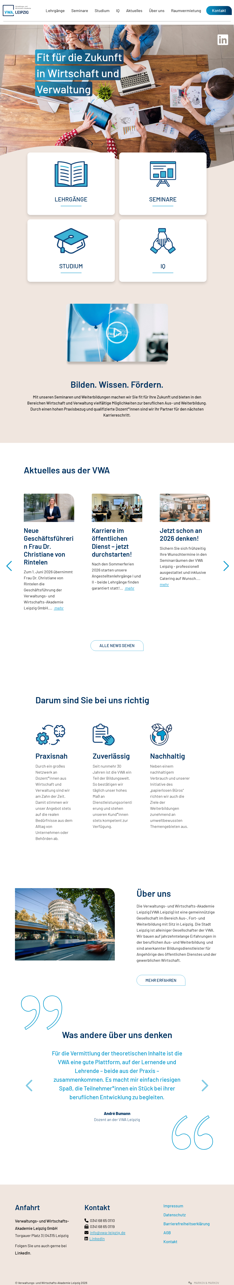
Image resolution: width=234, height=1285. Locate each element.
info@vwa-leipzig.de (107, 1232)
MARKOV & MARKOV (206, 1282)
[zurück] (9, 562)
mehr (59, 607)
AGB (167, 1232)
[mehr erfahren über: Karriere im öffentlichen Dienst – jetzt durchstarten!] (117, 508)
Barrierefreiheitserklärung (186, 1223)
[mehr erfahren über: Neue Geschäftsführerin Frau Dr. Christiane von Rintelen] (49, 508)
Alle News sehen (117, 645)
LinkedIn (22, 1252)
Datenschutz (174, 1214)
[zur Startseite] (16, 10)
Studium (102, 10)
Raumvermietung (186, 10)
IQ (118, 10)
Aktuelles (134, 10)
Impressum (173, 1205)
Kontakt (219, 10)
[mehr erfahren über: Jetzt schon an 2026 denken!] (185, 508)
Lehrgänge (55, 10)
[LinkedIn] (223, 42)
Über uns (157, 10)
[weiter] (225, 562)
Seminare (79, 10)
